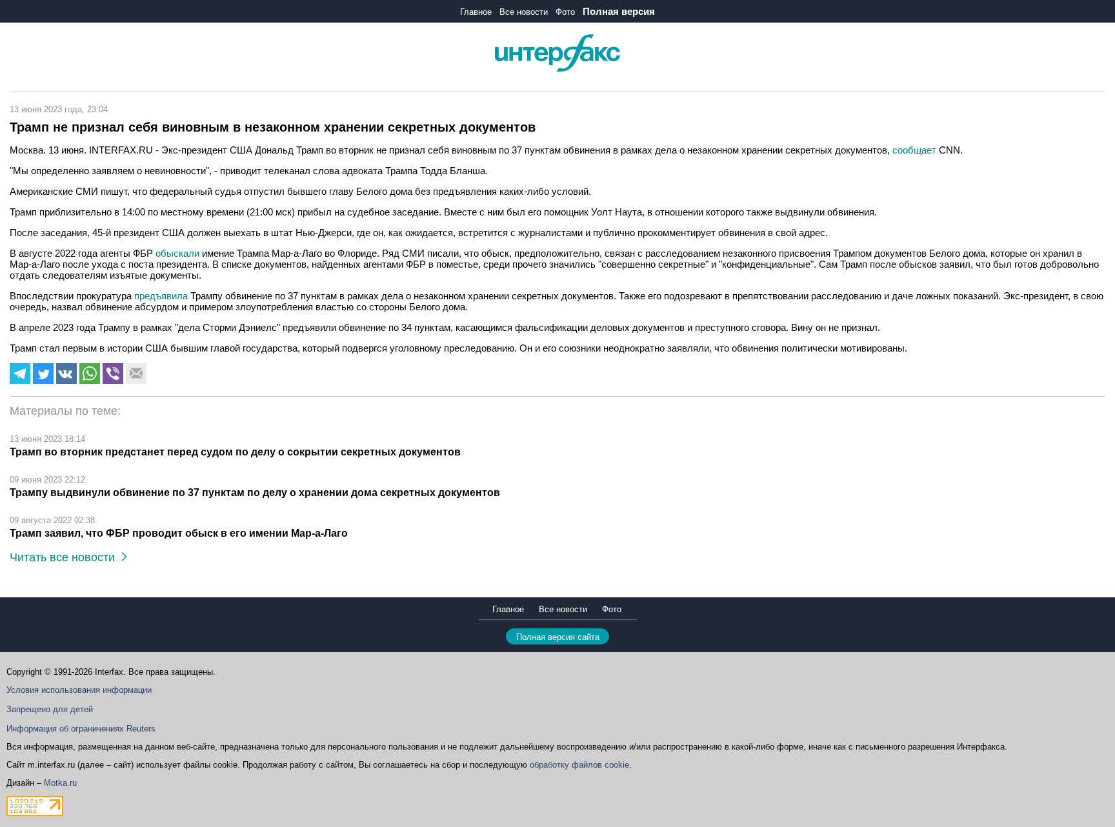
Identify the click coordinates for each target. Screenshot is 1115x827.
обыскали (179, 253)
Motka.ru (60, 783)
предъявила (162, 295)
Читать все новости (65, 557)
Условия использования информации (79, 690)
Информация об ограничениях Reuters (81, 728)
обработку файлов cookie (579, 765)
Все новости (523, 12)
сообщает (915, 149)
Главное (476, 12)
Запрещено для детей (49, 709)
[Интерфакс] (557, 68)
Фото (565, 12)
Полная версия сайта (557, 637)
